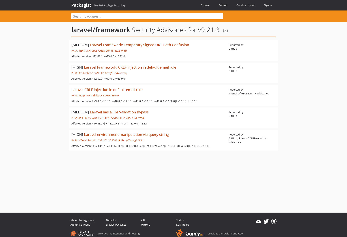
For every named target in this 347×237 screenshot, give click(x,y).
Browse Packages (116, 224)
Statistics (111, 220)
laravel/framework (100, 29)
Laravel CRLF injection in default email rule (107, 89)
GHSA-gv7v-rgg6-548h (131, 140)
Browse (205, 5)
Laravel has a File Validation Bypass (119, 112)
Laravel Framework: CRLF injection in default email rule (130, 67)
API (143, 220)
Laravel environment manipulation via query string (126, 134)
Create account (245, 5)
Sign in (268, 5)
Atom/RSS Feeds (80, 224)
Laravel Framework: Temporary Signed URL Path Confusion (139, 44)
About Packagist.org (82, 220)
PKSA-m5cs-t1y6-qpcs (84, 50)
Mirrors (145, 224)
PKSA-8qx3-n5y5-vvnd (84, 118)
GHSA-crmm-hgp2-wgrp (112, 50)
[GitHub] (274, 221)
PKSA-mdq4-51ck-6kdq (85, 95)
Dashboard (183, 224)
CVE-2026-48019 (109, 95)
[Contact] (258, 221)
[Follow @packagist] (266, 221)
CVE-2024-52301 (107, 140)
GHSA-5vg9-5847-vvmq (113, 73)
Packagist (81, 5)
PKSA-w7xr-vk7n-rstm (84, 140)
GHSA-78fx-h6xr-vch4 (131, 118)
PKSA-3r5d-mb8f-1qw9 (85, 73)
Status (180, 220)
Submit (223, 5)
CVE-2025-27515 (108, 118)
